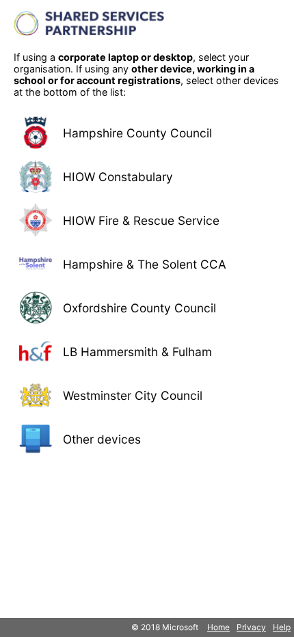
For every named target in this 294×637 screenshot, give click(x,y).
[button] (147, 132)
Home (218, 627)
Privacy (251, 627)
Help (282, 627)
